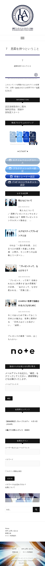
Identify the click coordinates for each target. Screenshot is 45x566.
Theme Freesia (22, 561)
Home (7, 528)
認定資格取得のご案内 (15, 106)
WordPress (22, 563)
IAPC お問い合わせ (11, 531)
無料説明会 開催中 (14, 109)
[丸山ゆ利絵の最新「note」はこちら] (23, 348)
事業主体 (8, 533)
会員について (10, 487)
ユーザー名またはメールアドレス (17, 448)
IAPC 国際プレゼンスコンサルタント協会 (25, 558)
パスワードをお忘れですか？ (15, 484)
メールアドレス (11, 384)
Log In (17, 87)
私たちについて (25, 200)
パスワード (9, 459)
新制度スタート (12, 112)
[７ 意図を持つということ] (22, 67)
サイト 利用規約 (10, 536)
